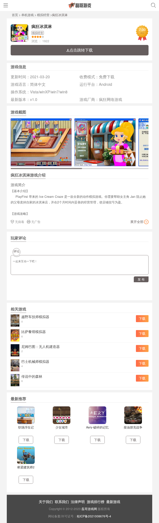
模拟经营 (43, 15)
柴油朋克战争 (133, 427)
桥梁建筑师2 (26, 467)
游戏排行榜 (95, 501)
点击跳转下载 (81, 50)
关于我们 (46, 501)
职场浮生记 (26, 427)
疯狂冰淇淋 (41, 26)
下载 (142, 318)
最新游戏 (113, 501)
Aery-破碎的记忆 (97, 427)
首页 (15, 15)
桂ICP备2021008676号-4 (94, 516)
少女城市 (61, 427)
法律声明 (78, 501)
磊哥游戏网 (89, 509)
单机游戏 (27, 15)
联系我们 (62, 501)
